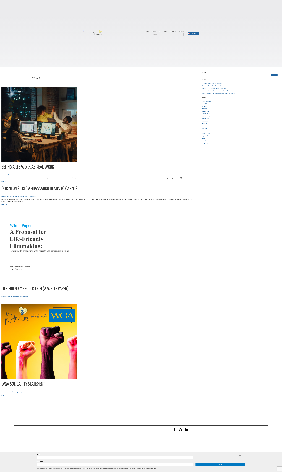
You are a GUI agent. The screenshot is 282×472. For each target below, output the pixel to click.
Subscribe (220, 464)
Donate (194, 33)
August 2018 (205, 143)
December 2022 (206, 133)
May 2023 (204, 128)
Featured (11, 175)
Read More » (4, 181)
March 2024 (205, 108)
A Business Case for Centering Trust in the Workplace (216, 91)
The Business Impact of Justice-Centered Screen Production (218, 93)
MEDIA (165, 31)
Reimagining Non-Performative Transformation (215, 88)
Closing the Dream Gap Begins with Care (213, 86)
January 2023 (205, 131)
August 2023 (205, 121)
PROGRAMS (154, 31)
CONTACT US (181, 31)
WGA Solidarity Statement (23, 384)
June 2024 (204, 104)
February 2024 (205, 111)
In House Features (19, 175)
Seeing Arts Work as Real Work (27, 167)
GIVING (147, 31)
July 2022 (204, 138)
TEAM (160, 31)
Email (38, 454)
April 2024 (204, 106)
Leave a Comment (6, 196)
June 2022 (204, 141)
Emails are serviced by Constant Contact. (148, 468)
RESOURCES (172, 31)
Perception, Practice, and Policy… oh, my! (213, 83)
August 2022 (205, 136)
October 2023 (205, 118)
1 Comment (4, 175)
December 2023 (206, 113)
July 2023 (204, 123)
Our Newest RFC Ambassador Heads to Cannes (39, 188)
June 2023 (204, 126)
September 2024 (206, 101)
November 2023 (206, 116)
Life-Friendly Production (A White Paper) (35, 289)
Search (204, 72)
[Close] (240, 455)
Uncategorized (17, 296)
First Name (40, 461)
